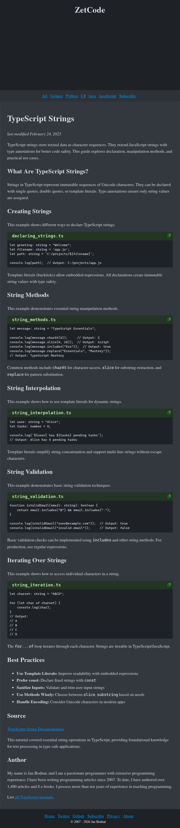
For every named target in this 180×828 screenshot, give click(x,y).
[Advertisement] (90, 54)
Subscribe (127, 96)
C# (83, 96)
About (128, 816)
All (44, 96)
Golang (56, 96)
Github (78, 816)
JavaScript (107, 96)
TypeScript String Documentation (35, 729)
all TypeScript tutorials (34, 797)
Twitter (64, 816)
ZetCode (90, 9)
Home (50, 816)
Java (92, 96)
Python (72, 96)
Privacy (113, 816)
